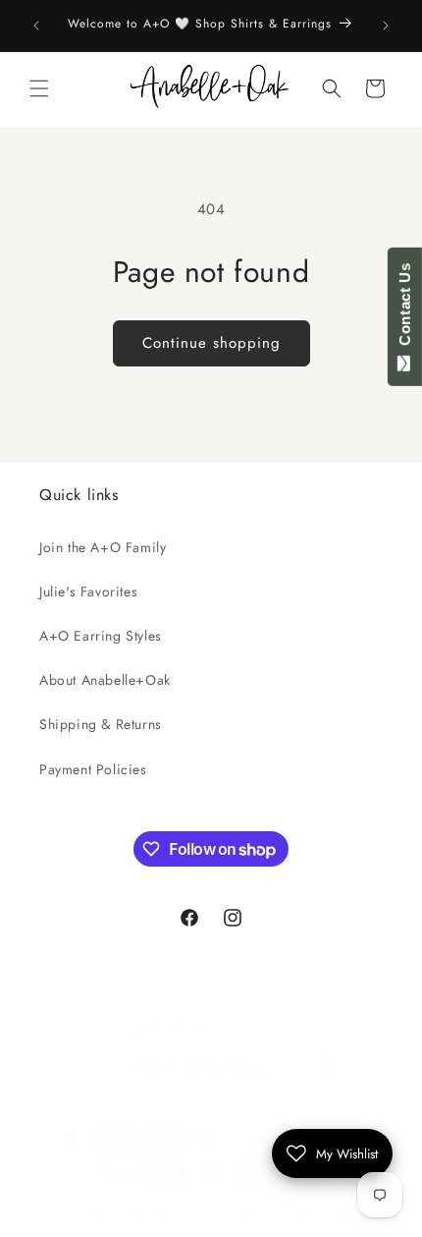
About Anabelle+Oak (105, 680)
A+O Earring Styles (100, 636)
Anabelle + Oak (135, 1214)
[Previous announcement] (36, 25)
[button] (39, 88)
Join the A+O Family (102, 547)
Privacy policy (339, 1214)
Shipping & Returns (100, 724)
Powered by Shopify (233, 1214)
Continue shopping (211, 343)
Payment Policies (93, 769)
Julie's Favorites (88, 591)
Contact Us (404, 308)
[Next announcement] (385, 25)
